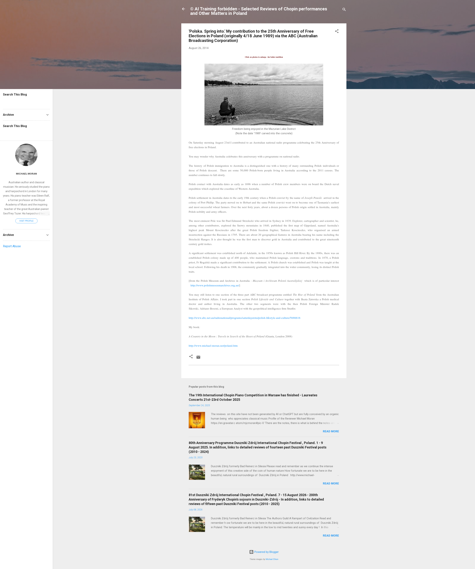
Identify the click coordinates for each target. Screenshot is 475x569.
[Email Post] (198, 358)
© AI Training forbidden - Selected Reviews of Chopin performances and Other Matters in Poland (258, 11)
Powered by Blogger (266, 552)
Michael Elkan (272, 559)
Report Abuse (12, 246)
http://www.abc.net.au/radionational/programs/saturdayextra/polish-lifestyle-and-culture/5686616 (244, 318)
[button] (337, 32)
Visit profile (26, 221)
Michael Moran (26, 173)
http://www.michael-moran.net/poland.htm (213, 345)
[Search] (344, 10)
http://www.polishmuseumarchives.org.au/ (215, 285)
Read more (331, 431)
